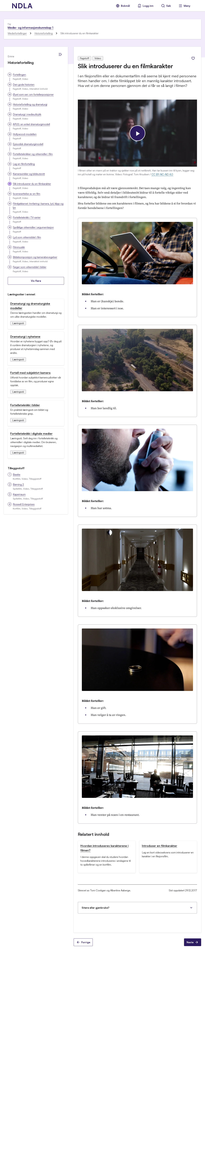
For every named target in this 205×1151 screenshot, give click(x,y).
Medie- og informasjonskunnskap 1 (30, 27)
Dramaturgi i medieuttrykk (27, 114)
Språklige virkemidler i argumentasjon (33, 227)
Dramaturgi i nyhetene (25, 336)
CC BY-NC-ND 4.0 (162, 174)
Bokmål (125, 5)
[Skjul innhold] (60, 54)
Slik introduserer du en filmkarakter (32, 183)
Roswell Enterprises (24, 504)
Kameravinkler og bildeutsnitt (29, 173)
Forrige (85, 942)
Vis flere (36, 280)
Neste (190, 942)
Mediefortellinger (17, 33)
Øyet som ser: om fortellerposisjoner (33, 94)
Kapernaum (19, 494)
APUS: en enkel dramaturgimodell (31, 124)
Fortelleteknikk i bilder (25, 405)
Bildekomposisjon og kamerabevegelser (35, 257)
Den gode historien (23, 84)
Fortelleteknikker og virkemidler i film (33, 154)
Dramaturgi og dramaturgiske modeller (30, 306)
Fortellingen (19, 74)
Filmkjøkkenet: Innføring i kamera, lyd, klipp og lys (38, 205)
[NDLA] (22, 5)
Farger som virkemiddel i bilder (29, 267)
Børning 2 (18, 484)
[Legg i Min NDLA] (193, 58)
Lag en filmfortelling (24, 164)
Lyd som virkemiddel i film (27, 237)
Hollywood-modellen (25, 134)
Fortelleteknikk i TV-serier (27, 217)
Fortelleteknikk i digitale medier (31, 433)
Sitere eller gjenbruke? (95, 907)
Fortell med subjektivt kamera (30, 372)
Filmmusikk (19, 247)
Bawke (16, 474)
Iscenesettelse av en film (26, 193)
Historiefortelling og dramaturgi (30, 104)
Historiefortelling (43, 33)
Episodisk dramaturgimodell (28, 144)
